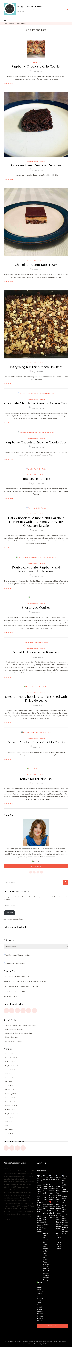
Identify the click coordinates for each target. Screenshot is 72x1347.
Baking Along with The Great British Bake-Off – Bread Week (25, 981)
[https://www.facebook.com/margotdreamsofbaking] (6, 1010)
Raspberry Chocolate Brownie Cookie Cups (36, 442)
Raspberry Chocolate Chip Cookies (36, 66)
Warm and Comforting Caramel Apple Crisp (21, 1025)
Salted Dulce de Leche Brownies (36, 652)
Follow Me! (52, 1326)
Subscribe (9, 913)
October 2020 (10, 1110)
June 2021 (9, 1078)
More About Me (36, 866)
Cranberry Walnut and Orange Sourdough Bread (21, 986)
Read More (7, 83)
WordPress (45, 1344)
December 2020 (11, 1102)
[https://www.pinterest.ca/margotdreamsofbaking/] (23, 1010)
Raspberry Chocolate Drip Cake (15, 991)
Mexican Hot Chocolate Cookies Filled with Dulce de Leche (36, 698)
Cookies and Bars (36, 62)
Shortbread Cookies (36, 607)
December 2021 (11, 1058)
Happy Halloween (11, 1037)
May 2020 (9, 1130)
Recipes (42, 161)
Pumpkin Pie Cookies (36, 479)
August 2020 (10, 1118)
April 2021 (9, 1086)
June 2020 (9, 1126)
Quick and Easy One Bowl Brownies (36, 165)
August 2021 (10, 1070)
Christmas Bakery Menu (14, 1029)
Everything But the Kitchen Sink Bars (36, 367)
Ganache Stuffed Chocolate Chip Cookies (36, 742)
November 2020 (11, 1106)
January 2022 (10, 1054)
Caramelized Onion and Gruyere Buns (18, 1033)
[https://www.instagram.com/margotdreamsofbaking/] (11, 1010)
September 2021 (11, 1066)
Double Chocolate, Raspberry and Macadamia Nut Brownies (36, 569)
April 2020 (9, 1134)
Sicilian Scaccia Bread (11, 996)
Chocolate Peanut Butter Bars (36, 265)
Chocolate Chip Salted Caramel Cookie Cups (36, 403)
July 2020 (8, 1122)
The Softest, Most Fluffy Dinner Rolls (16, 976)
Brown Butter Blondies (36, 779)
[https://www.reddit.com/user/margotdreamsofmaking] (28, 1010)
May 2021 (9, 1082)
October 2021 (10, 1062)
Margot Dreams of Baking (30, 6)
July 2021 (8, 1074)
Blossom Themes (28, 1344)
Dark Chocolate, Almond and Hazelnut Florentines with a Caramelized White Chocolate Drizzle (36, 521)
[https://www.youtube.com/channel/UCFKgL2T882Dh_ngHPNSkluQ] (17, 1010)
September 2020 (11, 1114)
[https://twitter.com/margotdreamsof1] (34, 1010)
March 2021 (9, 1090)
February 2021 (10, 1094)
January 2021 (10, 1098)
